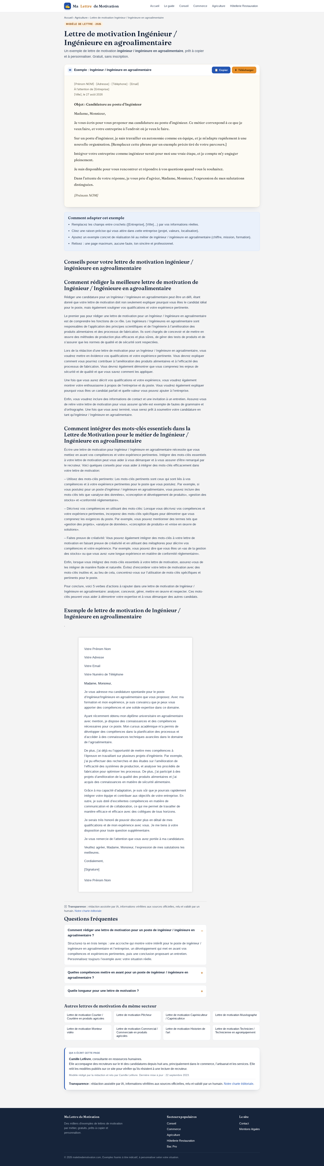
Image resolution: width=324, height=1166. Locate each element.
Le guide (169, 5)
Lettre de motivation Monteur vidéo (84, 1030)
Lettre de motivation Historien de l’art (185, 1030)
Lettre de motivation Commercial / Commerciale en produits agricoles (137, 1032)
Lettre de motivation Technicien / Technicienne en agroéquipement (235, 1030)
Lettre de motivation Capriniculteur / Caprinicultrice (186, 1016)
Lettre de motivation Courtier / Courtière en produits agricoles (85, 1016)
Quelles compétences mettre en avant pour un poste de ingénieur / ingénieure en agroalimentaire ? (128, 975)
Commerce (200, 5)
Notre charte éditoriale (88, 910)
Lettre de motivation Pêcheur (134, 1014)
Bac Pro (172, 1146)
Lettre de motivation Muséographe (236, 1014)
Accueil (154, 5)
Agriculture (218, 5)
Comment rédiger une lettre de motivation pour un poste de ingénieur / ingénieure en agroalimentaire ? (131, 932)
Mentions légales (249, 1129)
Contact (244, 1123)
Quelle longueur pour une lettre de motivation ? (103, 991)
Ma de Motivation (92, 6)
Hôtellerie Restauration (244, 5)
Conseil (183, 5)
